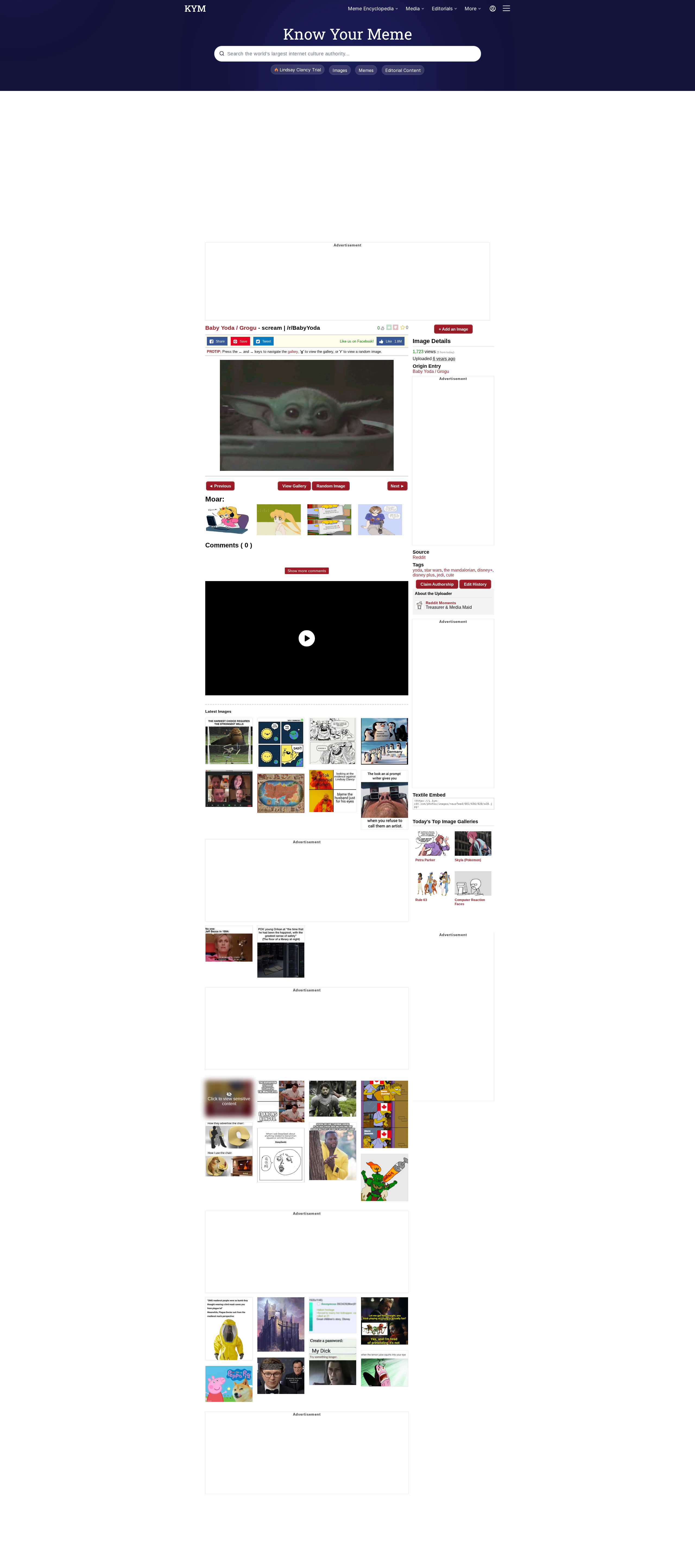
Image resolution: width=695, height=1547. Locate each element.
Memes (366, 70)
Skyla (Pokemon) (468, 860)
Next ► (398, 486)
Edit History (475, 584)
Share (219, 341)
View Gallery (294, 486)
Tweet (265, 341)
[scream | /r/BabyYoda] (306, 415)
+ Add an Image (453, 329)
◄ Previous (220, 486)
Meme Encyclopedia (370, 8)
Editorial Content (403, 70)
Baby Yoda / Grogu (231, 328)
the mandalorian (459, 570)
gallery (293, 352)
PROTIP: (214, 352)
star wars (433, 570)
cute (450, 575)
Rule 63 (421, 900)
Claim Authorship (437, 584)
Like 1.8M (392, 341)
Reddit (419, 557)
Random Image (331, 486)
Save (242, 341)
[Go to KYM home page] (195, 10)
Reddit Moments (441, 603)
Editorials (442, 8)
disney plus (424, 575)
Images (340, 70)
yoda (417, 570)
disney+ (484, 570)
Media (412, 8)
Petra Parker (425, 860)
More (470, 8)
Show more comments (307, 571)
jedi (440, 575)
